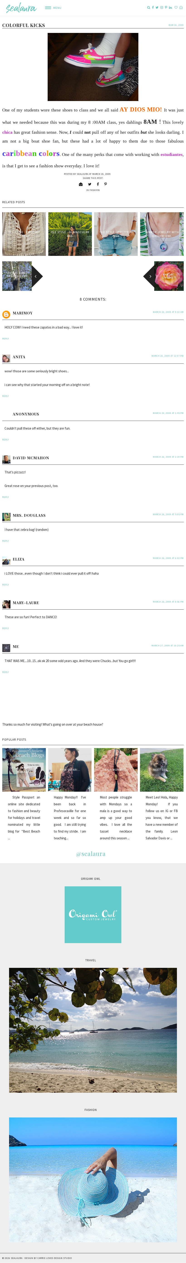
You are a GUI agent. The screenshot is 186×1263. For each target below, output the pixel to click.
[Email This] (81, 184)
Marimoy (23, 313)
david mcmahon (31, 457)
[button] (51, 8)
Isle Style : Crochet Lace (24, 234)
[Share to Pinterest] (105, 184)
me (16, 646)
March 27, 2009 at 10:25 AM (168, 645)
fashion (95, 190)
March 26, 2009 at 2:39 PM (168, 456)
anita (19, 356)
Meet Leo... (161, 770)
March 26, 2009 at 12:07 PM (168, 355)
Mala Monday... (115, 770)
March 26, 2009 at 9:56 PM (168, 601)
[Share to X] (90, 184)
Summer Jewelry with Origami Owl (162, 234)
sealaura (16, 1258)
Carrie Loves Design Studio (54, 1258)
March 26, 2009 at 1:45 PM (168, 413)
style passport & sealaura (24, 770)
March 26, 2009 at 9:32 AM (168, 312)
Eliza (18, 559)
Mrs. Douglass (29, 515)
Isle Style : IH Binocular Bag (70, 234)
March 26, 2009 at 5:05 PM (168, 514)
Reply (5, 338)
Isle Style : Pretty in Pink (116, 234)
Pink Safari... (70, 770)
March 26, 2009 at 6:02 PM (168, 558)
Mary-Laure (26, 602)
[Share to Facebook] (98, 184)
